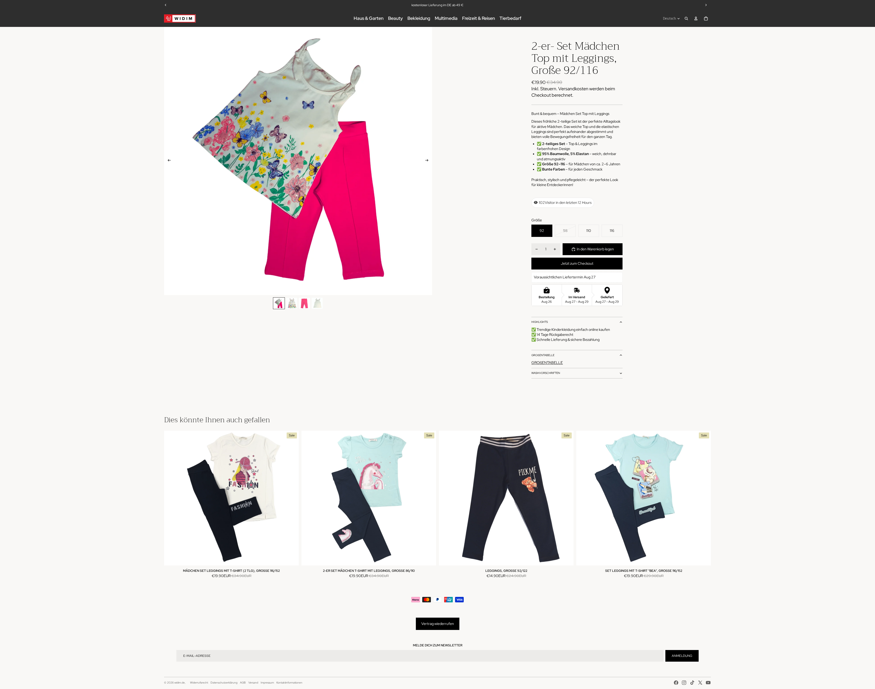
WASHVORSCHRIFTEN (545, 373)
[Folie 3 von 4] (304, 303)
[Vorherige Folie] (166, 5)
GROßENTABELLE (542, 355)
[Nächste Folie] (706, 5)
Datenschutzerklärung (224, 682)
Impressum (267, 682)
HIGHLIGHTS (539, 322)
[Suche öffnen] (686, 18)
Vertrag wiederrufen (437, 623)
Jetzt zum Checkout (577, 263)
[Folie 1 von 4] (278, 303)
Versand (253, 682)
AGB (243, 682)
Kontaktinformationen (289, 682)
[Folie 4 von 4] (317, 303)
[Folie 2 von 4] (291, 303)
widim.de (179, 682)
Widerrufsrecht (199, 682)
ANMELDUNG (682, 656)
